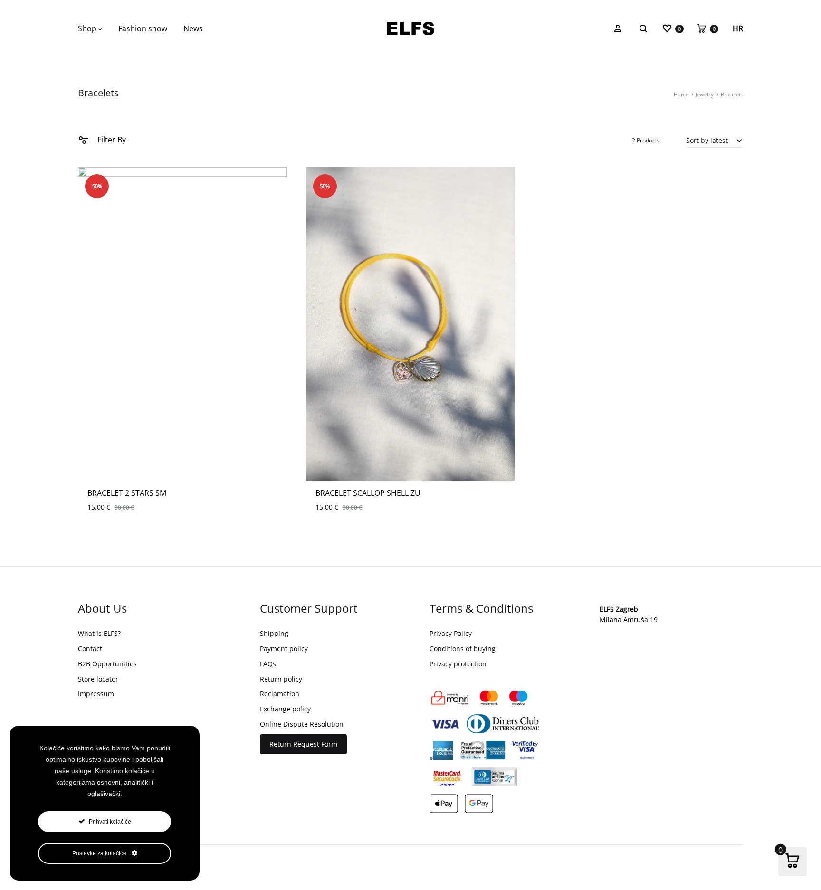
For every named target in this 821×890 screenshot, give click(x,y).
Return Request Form (303, 743)
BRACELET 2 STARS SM (126, 493)
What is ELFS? (99, 633)
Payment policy (284, 648)
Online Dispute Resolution (302, 724)
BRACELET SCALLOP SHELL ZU (367, 493)
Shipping (274, 633)
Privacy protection (458, 663)
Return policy (281, 678)
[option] (182, 324)
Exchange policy (285, 708)
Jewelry (705, 94)
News (193, 28)
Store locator (98, 678)
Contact (90, 648)
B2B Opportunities (107, 663)
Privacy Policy (451, 633)
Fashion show (142, 28)
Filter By (110, 139)
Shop (87, 28)
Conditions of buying (463, 648)
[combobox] (714, 140)
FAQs (268, 663)
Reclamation (279, 693)
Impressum (96, 693)
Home (681, 94)
